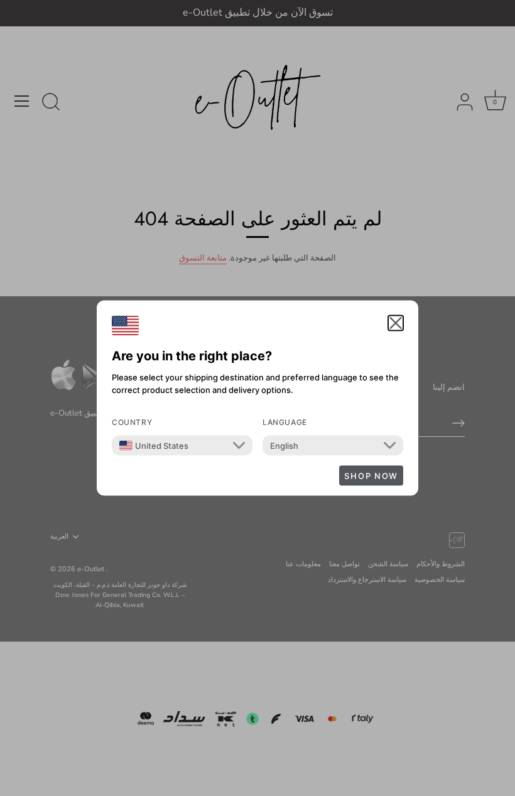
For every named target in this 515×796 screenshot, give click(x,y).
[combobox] (153, 445)
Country (132, 422)
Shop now (371, 476)
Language (285, 422)
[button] (395, 323)
